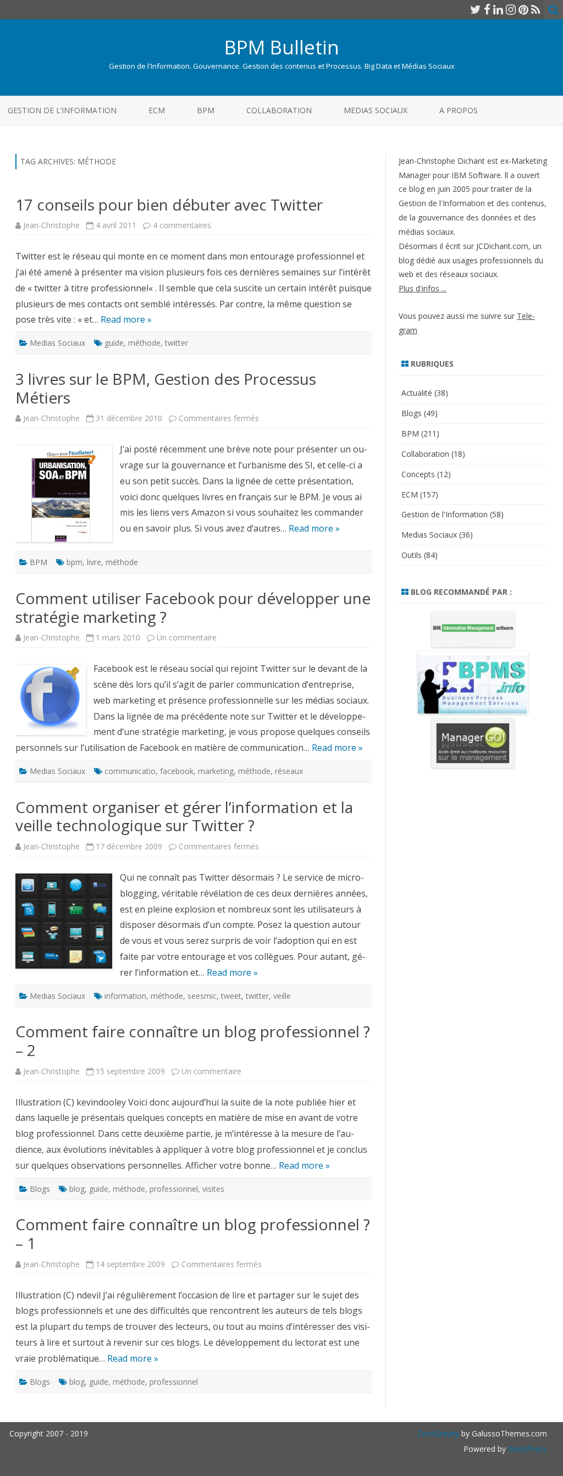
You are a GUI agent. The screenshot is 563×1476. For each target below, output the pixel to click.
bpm (74, 562)
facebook (177, 771)
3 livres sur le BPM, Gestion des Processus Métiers (165, 388)
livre (94, 562)
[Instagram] (511, 9)
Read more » (126, 319)
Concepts (418, 474)
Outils (411, 555)
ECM (156, 110)
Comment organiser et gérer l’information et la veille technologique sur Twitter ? (184, 816)
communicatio (130, 771)
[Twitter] (475, 9)
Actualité (416, 393)
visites (213, 1189)
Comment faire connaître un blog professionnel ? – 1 (192, 1233)
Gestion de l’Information (62, 110)
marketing (216, 771)
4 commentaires (182, 225)
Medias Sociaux (375, 110)
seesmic (202, 996)
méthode (144, 343)
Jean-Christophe (51, 225)
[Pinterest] (523, 9)
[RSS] (535, 9)
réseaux (289, 771)
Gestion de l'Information (444, 514)
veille (282, 996)
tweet (231, 996)
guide (114, 343)
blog (77, 1189)
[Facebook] (487, 9)
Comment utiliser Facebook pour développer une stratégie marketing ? (193, 607)
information (125, 996)
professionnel (174, 1189)
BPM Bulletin (281, 47)
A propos (458, 110)
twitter (176, 343)
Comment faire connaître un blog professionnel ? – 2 (192, 1040)
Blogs (40, 1189)
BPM (205, 110)
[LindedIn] (498, 9)
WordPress (526, 1449)
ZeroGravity (438, 1433)
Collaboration (279, 110)
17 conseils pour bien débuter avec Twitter (169, 204)
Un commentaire (187, 637)
